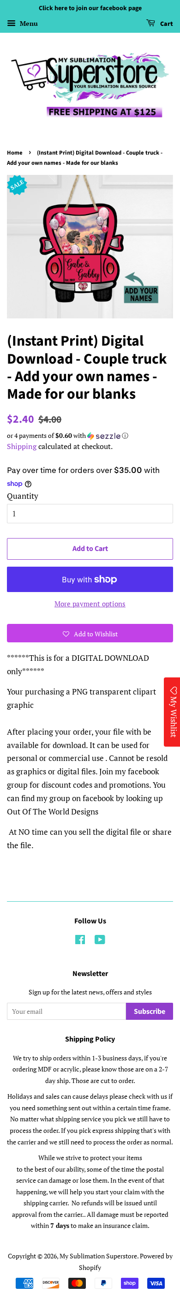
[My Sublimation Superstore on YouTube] (100, 941)
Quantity (22, 496)
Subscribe (149, 1011)
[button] (90, 435)
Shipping (21, 446)
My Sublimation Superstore (98, 1255)
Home (15, 153)
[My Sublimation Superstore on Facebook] (80, 941)
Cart (166, 24)
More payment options (90, 603)
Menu (28, 23)
